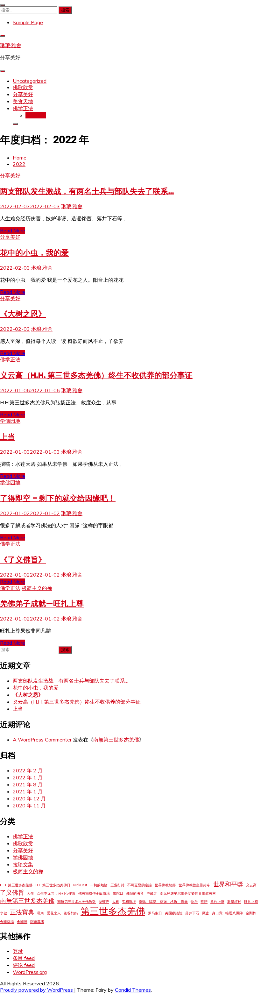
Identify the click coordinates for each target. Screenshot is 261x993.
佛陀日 (118, 893)
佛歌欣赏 (23, 87)
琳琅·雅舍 (10, 45)
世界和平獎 (228, 884)
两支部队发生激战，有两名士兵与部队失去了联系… (87, 191)
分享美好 (23, 94)
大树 (115, 901)
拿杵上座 (217, 901)
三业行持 (117, 885)
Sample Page (28, 22)
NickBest (80, 885)
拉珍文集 (35, 115)
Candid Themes (133, 990)
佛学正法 (23, 108)
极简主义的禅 (37, 588)
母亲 (40, 913)
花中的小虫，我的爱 (34, 252)
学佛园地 (10, 421)
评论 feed (24, 965)
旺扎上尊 (251, 901)
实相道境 (129, 901)
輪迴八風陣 (234, 913)
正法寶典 (22, 912)
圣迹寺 (104, 901)
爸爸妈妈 (71, 913)
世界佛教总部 (165, 885)
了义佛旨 (12, 892)
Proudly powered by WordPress (37, 990)
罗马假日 (155, 913)
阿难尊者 (37, 921)
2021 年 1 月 (28, 791)
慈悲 (204, 901)
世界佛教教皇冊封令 (194, 885)
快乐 (194, 901)
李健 (3, 913)
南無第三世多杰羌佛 (116, 739)
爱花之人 (54, 913)
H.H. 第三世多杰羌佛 (16, 885)
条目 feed (24, 958)
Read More (12, 230)
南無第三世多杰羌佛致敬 (76, 901)
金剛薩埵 (7, 921)
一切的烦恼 (99, 885)
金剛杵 (251, 913)
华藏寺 (151, 893)
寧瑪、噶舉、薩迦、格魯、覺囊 (163, 901)
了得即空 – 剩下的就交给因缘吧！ (58, 498)
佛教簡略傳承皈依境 (94, 893)
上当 (7, 436)
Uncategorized (29, 81)
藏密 (205, 913)
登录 (18, 951)
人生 (30, 893)
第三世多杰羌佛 (113, 911)
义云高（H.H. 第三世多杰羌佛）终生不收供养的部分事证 (96, 375)
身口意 (217, 913)
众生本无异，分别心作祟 (56, 893)
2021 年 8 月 (28, 784)
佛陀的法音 (135, 893)
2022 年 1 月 (28, 777)
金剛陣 (22, 921)
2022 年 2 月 (28, 770)
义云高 (251, 885)
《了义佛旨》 (23, 559)
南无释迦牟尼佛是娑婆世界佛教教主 (188, 893)
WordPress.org (30, 972)
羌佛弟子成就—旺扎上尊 (42, 603)
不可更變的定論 (139, 885)
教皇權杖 (234, 901)
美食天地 (23, 101)
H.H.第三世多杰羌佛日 (52, 885)
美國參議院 (173, 913)
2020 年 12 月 (29, 798)
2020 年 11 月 (29, 805)
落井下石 (192, 913)
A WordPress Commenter (42, 739)
